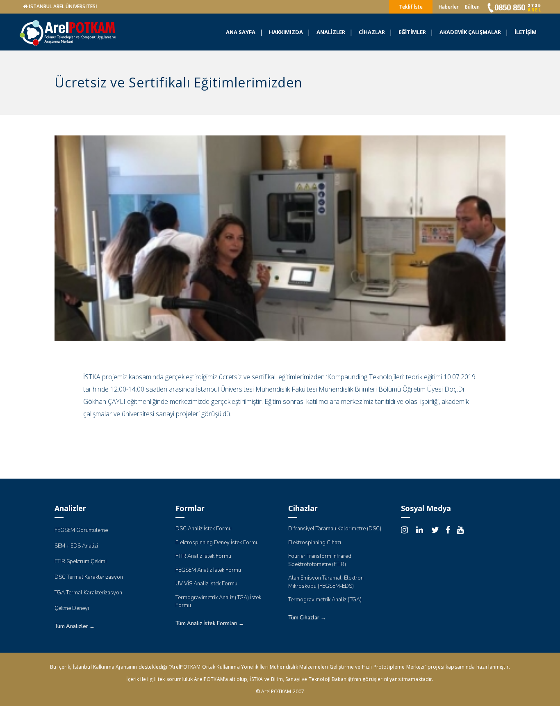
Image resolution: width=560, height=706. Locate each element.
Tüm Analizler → (75, 626)
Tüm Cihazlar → (307, 617)
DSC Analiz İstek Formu (203, 528)
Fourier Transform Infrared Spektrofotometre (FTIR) (319, 560)
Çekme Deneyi (72, 608)
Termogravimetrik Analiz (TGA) (325, 599)
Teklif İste (411, 6)
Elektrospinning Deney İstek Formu (217, 542)
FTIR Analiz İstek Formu (203, 556)
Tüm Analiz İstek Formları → (209, 623)
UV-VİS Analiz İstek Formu (206, 583)
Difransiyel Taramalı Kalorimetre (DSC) (334, 528)
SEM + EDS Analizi (76, 546)
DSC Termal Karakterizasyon (89, 577)
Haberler (449, 6)
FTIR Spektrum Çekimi (81, 561)
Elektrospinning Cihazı (314, 542)
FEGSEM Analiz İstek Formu (208, 570)
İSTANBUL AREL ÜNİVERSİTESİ (63, 6)
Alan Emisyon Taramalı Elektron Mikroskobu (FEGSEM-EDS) (326, 582)
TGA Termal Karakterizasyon (88, 592)
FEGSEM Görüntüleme (81, 530)
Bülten (472, 6)
